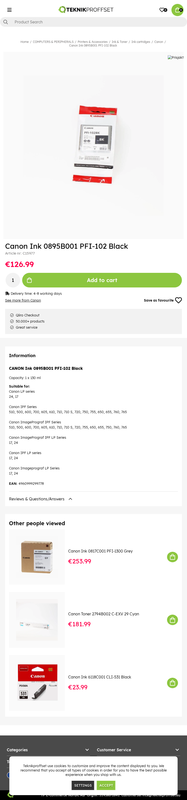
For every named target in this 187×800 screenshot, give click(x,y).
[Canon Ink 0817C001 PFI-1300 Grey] (40, 557)
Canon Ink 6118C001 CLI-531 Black (99, 677)
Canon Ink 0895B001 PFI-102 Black (93, 45)
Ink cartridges (140, 42)
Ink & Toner (119, 42)
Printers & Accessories (93, 42)
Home (24, 42)
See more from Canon (23, 300)
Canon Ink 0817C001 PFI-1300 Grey (100, 551)
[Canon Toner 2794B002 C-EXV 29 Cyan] (40, 620)
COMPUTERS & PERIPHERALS (53, 42)
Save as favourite (159, 300)
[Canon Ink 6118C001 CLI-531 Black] (40, 683)
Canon (158, 42)
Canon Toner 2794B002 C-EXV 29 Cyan (103, 613)
